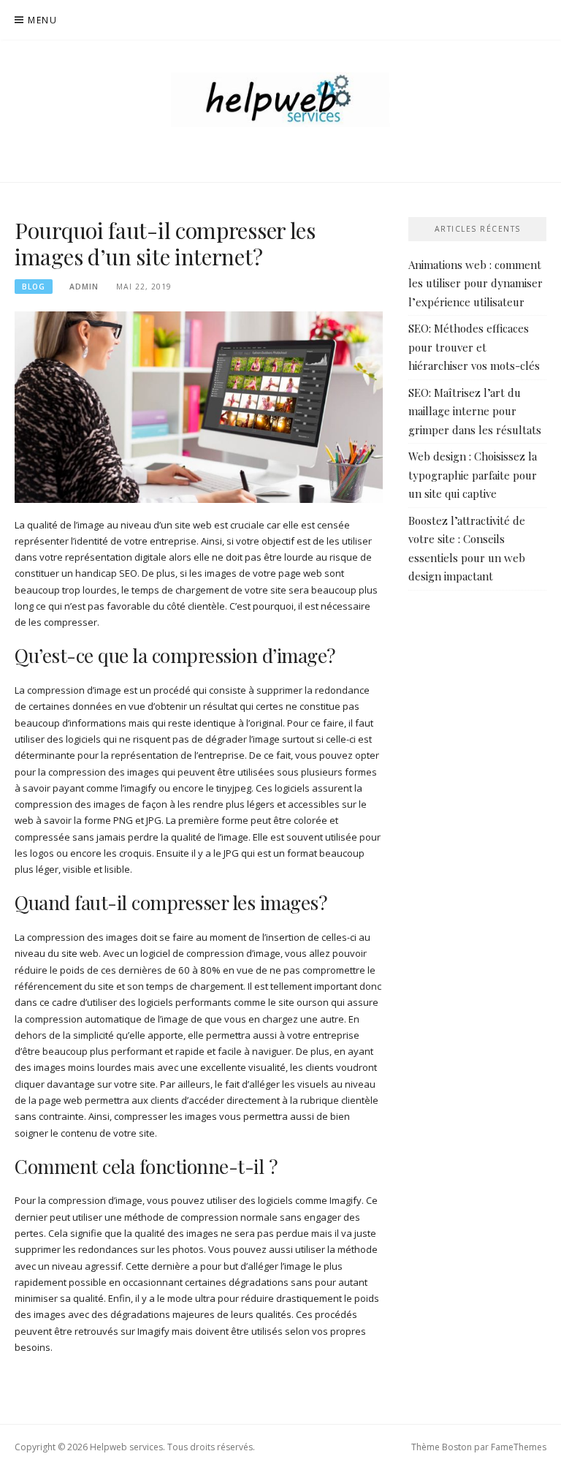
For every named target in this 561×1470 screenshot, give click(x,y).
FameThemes (518, 1447)
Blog (33, 286)
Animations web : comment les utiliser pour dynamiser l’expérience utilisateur (475, 283)
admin (84, 286)
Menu (42, 20)
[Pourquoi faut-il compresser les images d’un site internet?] (199, 406)
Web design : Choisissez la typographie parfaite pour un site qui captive (472, 475)
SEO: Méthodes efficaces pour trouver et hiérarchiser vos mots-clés (474, 347)
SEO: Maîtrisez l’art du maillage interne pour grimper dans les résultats (474, 411)
